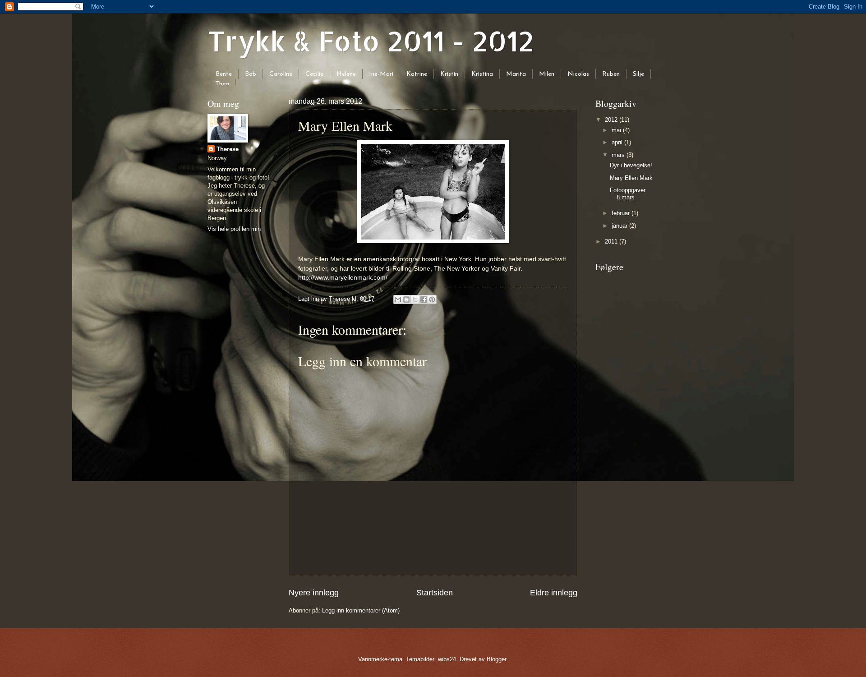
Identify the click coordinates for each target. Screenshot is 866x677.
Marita (516, 74)
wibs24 (447, 659)
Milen (546, 74)
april (618, 142)
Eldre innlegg (553, 592)
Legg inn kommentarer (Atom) (361, 610)
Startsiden (434, 592)
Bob (250, 74)
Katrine (416, 74)
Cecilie (314, 74)
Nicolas (578, 74)
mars (619, 155)
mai (617, 130)
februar (621, 213)
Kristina (482, 74)
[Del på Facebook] (423, 299)
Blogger (496, 659)
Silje (638, 74)
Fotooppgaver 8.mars (627, 193)
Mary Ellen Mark (631, 178)
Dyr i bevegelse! (631, 165)
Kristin (449, 74)
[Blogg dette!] (406, 299)
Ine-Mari (381, 74)
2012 (612, 119)
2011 (612, 241)
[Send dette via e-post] (397, 299)
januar (620, 225)
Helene (346, 74)
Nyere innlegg (314, 592)
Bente (224, 74)
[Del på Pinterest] (432, 299)
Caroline (280, 74)
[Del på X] (414, 299)
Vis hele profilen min (234, 229)
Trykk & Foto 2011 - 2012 (370, 40)
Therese (227, 149)
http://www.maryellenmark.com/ (342, 277)
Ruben (611, 74)
